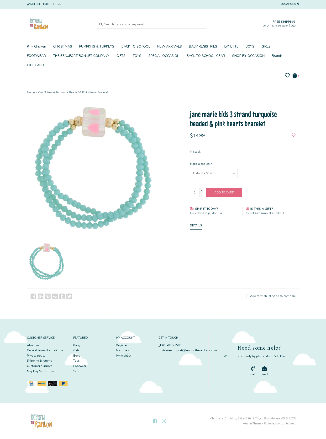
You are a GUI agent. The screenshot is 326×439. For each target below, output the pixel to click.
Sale (76, 371)
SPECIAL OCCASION (163, 56)
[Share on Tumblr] (62, 296)
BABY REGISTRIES (203, 46)
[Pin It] (48, 296)
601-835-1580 (171, 345)
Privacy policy (36, 356)
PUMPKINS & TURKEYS (96, 46)
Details (196, 225)
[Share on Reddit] (55, 296)
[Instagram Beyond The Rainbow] (164, 421)
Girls (76, 350)
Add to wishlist (260, 296)
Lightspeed (287, 423)
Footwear (79, 366)
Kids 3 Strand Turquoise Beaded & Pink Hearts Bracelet (73, 92)
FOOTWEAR (36, 56)
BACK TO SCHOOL (135, 46)
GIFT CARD (35, 65)
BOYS (250, 46)
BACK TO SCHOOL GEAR (206, 56)
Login (57, 4)
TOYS (137, 56)
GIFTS (121, 56)
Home (31, 92)
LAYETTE (231, 46)
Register (121, 345)
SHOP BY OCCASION (248, 56)
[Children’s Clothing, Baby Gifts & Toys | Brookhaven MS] (58, 24)
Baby (76, 345)
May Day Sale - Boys (40, 371)
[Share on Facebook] (33, 296)
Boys (76, 356)
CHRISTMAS (62, 46)
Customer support (39, 366)
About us (33, 345)
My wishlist (123, 356)
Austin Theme (252, 423)
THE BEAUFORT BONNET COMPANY (81, 56)
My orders (122, 350)
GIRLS (266, 46)
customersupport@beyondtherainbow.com (187, 350)
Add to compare (284, 296)
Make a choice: (201, 164)
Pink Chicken (36, 46)
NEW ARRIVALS (169, 46)
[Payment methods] (32, 384)
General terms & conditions (45, 350)
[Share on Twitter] (69, 296)
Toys (76, 361)
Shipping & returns (39, 361)
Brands (277, 56)
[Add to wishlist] (293, 136)
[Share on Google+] (40, 296)
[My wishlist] (287, 76)
